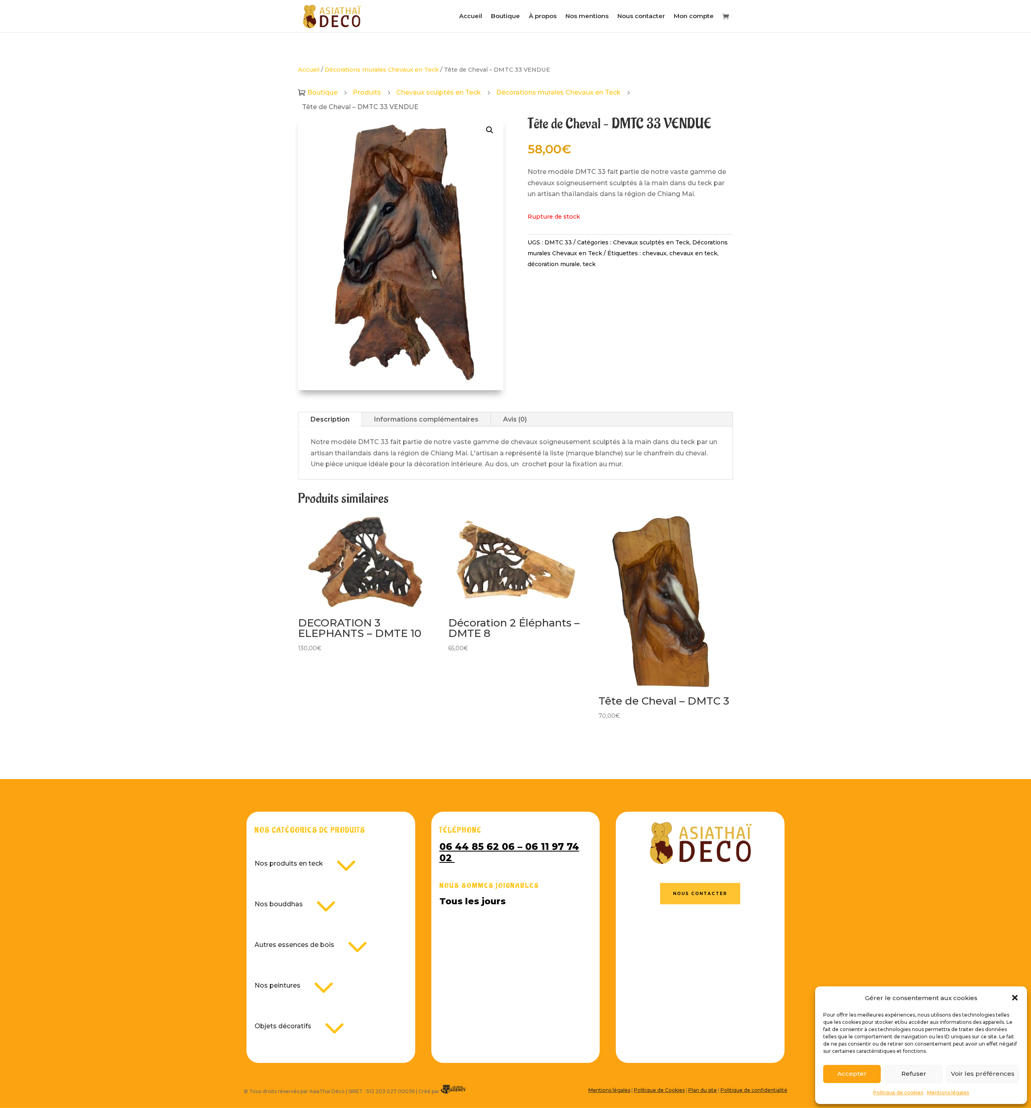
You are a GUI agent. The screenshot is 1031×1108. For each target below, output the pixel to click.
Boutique (505, 16)
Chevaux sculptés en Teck (438, 92)
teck (589, 264)
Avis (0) (515, 419)
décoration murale (554, 264)
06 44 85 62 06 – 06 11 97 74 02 (509, 852)
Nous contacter (641, 16)
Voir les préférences (982, 1073)
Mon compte (694, 16)
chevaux (654, 253)
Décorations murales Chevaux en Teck (382, 69)
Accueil (470, 16)
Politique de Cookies (659, 1090)
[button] (1015, 998)
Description (330, 419)
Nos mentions (587, 16)
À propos (543, 16)
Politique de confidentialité (753, 1090)
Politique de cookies (898, 1092)
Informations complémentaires (426, 419)
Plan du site (702, 1090)
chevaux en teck (693, 253)
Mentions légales (948, 1092)
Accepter (852, 1073)
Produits (367, 92)
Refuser (913, 1073)
